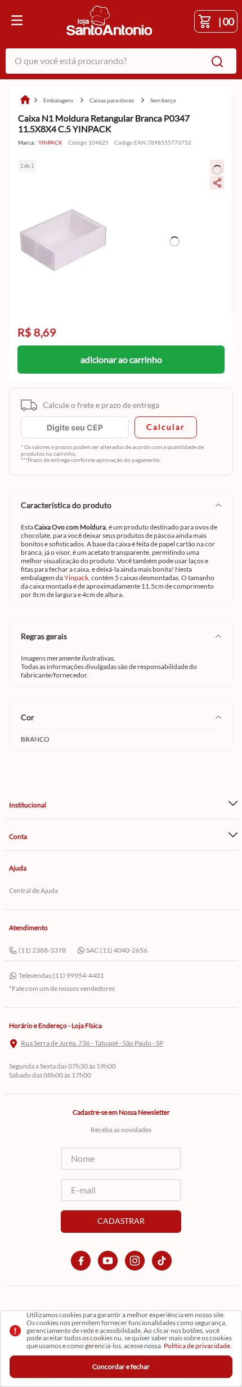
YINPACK (50, 143)
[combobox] (121, 61)
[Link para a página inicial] (25, 100)
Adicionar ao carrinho (121, 359)
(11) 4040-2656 (123, 950)
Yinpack (76, 577)
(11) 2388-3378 (42, 950)
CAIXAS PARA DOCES (111, 100)
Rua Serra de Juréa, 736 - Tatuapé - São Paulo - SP (92, 1043)
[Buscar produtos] (215, 61)
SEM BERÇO (163, 100)
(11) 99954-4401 (78, 975)
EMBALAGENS (58, 100)
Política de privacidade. (198, 1345)
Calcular (165, 427)
